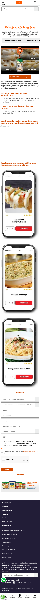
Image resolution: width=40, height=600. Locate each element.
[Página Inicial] (5, 595)
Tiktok (29, 582)
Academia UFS (6, 525)
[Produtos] (13, 596)
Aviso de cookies (7, 553)
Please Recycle (6, 542)
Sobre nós (5, 506)
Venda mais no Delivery (12, 40)
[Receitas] (20, 595)
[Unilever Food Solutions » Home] (19, 3)
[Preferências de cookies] (2, 596)
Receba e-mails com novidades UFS (13, 530)
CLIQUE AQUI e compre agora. (20, 77)
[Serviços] (27, 595)
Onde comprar (7, 521)
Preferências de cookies (9, 534)
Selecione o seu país (8, 538)
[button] (20, 459)
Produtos (5, 514)
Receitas (5, 518)
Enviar (7, 469)
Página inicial (6, 503)
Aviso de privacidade (8, 549)
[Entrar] (35, 2)
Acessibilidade (6, 557)
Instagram (19, 582)
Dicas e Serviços (7, 510)
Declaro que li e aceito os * (21, 453)
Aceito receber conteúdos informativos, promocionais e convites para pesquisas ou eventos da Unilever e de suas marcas (20, 443)
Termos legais (6, 546)
